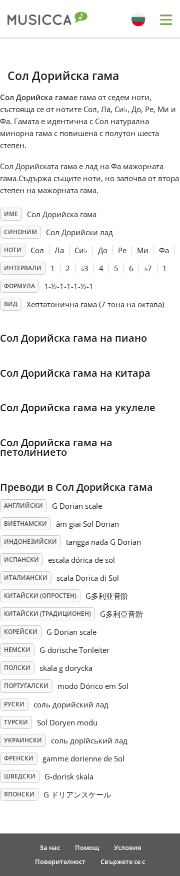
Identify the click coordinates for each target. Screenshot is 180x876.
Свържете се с (122, 861)
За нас (50, 847)
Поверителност (60, 861)
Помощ (87, 847)
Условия (127, 847)
